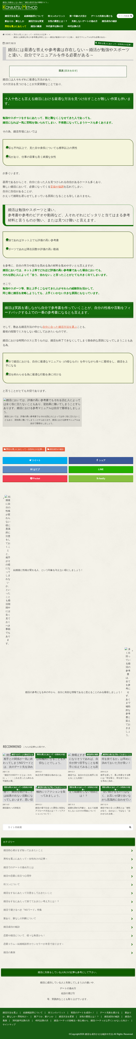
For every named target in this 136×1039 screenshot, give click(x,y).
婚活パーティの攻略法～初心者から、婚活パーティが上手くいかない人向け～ (91, 1020)
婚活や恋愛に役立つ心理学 (17, 875)
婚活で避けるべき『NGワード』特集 (22, 909)
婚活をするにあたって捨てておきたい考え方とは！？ (31, 901)
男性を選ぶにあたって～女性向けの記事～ (25, 449)
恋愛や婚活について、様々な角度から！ (24, 935)
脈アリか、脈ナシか (43, 1016)
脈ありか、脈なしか (14, 21)
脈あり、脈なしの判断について (19, 918)
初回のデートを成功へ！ (83, 1012)
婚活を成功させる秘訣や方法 (99, 1034)
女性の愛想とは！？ (57, 21)
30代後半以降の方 (54, 26)
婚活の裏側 (36, 26)
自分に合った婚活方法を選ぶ (59, 326)
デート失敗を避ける (109, 1012)
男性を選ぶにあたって (15, 26)
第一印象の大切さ (78, 16)
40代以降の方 (74, 26)
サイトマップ (9, 1024)
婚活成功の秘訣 (109, 21)
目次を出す (71, 70)
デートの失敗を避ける (102, 16)
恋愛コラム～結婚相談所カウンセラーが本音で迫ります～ (33, 944)
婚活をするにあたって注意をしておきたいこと (27, 893)
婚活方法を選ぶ (12, 16)
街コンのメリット (56, 16)
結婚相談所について (34, 16)
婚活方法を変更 (36, 21)
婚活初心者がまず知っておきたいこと (23, 850)
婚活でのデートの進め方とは (18, 867)
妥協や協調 (57, 186)
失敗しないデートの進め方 (85, 21)
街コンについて (11, 884)
